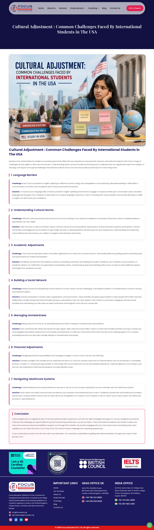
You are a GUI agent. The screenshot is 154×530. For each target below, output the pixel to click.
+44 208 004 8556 (93, 501)
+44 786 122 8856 (93, 497)
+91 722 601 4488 (126, 500)
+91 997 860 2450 (126, 504)
